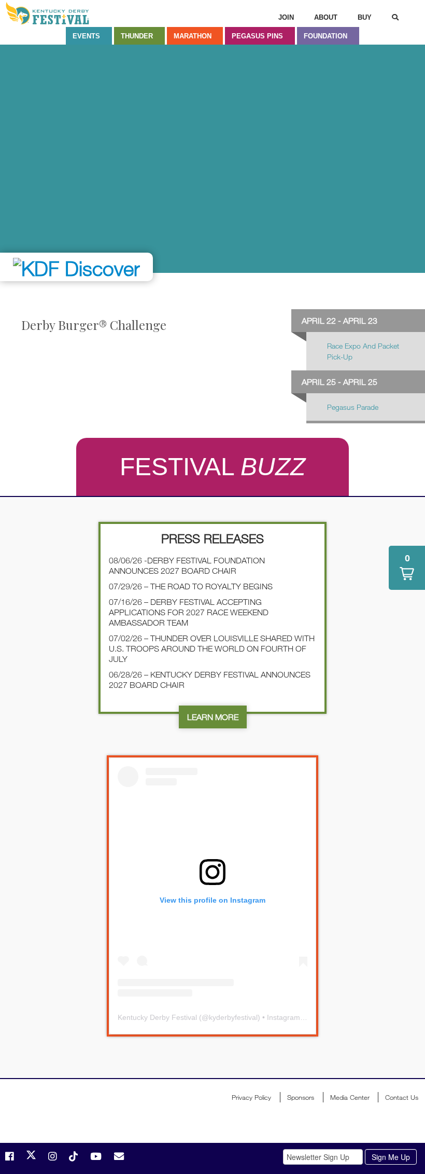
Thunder (137, 36)
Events (86, 36)
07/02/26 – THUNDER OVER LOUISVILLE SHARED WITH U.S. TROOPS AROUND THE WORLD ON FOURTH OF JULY (212, 648)
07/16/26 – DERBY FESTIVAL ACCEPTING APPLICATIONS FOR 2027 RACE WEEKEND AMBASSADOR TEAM (188, 612)
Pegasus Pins (257, 36)
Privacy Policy (251, 1097)
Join (286, 17)
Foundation (325, 36)
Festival (212, 466)
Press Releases (212, 538)
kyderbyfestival (233, 1017)
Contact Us (401, 1097)
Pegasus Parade (352, 407)
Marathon (192, 36)
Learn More (212, 717)
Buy (365, 17)
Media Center (350, 1097)
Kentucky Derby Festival (60, 13)
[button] (407, 568)
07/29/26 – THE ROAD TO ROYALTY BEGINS (191, 586)
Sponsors (300, 1097)
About (325, 17)
